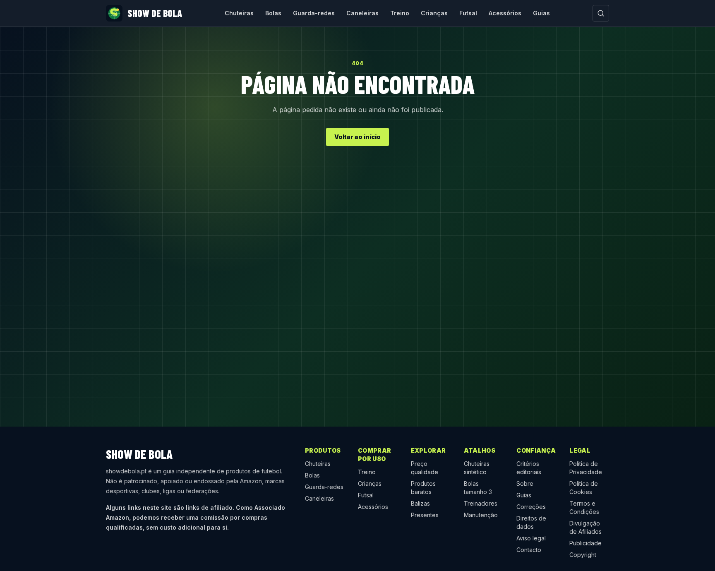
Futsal (468, 13)
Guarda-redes (314, 13)
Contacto (528, 549)
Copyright (582, 554)
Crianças (434, 13)
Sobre (524, 483)
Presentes (425, 514)
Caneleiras (362, 13)
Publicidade (585, 543)
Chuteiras (239, 13)
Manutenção (481, 514)
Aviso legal (531, 538)
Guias (541, 13)
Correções (531, 506)
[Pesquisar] (601, 13)
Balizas (420, 503)
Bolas (273, 13)
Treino (399, 13)
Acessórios (505, 13)
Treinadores (480, 503)
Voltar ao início (357, 136)
